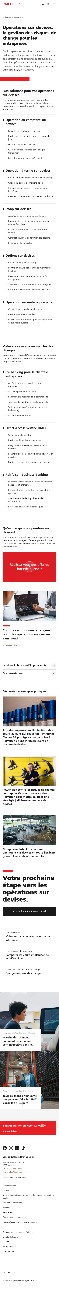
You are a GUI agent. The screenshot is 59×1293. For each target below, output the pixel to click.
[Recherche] (48, 4)
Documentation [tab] (13, 673)
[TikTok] (23, 1148)
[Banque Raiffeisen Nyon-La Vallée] (12, 4)
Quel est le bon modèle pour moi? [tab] (24, 665)
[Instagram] (11, 1148)
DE (4, 1272)
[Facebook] (5, 1148)
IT (14, 1272)
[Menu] (54, 4)
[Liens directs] (43, 4)
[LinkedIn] (17, 1148)
